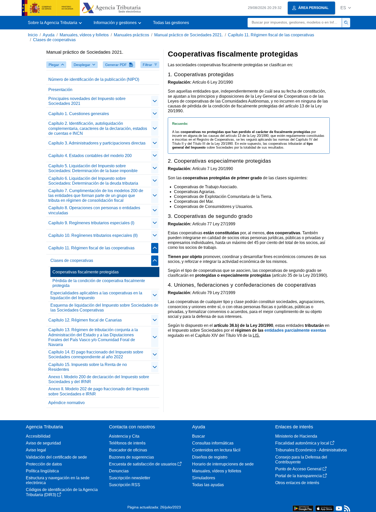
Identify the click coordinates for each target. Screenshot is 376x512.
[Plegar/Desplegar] (154, 101)
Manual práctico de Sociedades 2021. (188, 35)
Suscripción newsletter (129, 478)
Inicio (33, 35)
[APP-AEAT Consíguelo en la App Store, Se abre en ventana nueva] (324, 508)
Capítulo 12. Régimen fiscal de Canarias (85, 320)
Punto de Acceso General (298, 469)
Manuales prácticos (131, 35)
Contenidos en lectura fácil (216, 450)
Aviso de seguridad (43, 443)
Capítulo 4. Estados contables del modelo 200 (90, 155)
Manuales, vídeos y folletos (84, 35)
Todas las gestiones (171, 22)
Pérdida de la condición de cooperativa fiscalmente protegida (98, 283)
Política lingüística (42, 471)
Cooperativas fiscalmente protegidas (85, 272)
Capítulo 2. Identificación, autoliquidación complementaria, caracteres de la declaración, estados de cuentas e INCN (97, 128)
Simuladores (203, 478)
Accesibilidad (38, 436)
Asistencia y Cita (124, 436)
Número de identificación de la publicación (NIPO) (93, 79)
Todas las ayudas (208, 485)
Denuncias (119, 471)
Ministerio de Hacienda (296, 436)
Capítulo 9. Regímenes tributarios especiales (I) (91, 223)
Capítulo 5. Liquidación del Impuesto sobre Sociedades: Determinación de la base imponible (93, 168)
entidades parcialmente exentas (295, 330)
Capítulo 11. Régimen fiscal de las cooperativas (271, 35)
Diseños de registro (209, 457)
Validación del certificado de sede (56, 457)
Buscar (198, 436)
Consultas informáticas (213, 443)
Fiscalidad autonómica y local (302, 443)
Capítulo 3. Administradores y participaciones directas (97, 143)
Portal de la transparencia (298, 476)
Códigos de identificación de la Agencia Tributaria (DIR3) (62, 492)
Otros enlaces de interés (297, 483)
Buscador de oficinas (128, 450)
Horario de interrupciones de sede (223, 464)
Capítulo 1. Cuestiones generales (78, 114)
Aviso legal (36, 450)
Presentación (60, 89)
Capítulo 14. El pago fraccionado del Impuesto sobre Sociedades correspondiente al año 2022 (95, 354)
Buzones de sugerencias (131, 457)
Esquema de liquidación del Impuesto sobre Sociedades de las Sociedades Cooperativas (104, 307)
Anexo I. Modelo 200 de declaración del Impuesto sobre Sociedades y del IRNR (98, 379)
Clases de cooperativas (54, 40)
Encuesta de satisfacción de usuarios (142, 464)
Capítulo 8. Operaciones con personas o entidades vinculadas (94, 210)
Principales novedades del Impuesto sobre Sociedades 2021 (87, 101)
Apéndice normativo (66, 402)
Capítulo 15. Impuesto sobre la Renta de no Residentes (87, 367)
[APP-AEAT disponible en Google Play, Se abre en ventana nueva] (303, 508)
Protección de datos (44, 464)
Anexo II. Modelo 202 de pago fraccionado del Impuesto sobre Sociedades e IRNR (98, 391)
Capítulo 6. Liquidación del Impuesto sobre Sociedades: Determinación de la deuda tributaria (93, 180)
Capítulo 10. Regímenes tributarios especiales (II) (93, 235)
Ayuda (48, 35)
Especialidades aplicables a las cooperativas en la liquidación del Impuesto (96, 295)
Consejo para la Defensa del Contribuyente (301, 459)
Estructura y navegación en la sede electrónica (58, 480)
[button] (345, 8)
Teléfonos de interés (127, 443)
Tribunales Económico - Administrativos (311, 450)
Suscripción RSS (124, 485)
